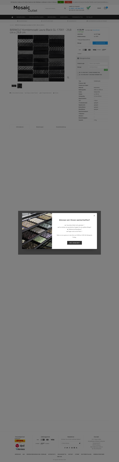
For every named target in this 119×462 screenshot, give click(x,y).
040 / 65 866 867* (74, 242)
